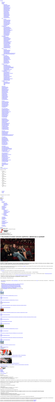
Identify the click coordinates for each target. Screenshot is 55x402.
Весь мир (3, 2)
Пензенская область (5, 121)
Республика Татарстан (5, 125)
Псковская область (5, 114)
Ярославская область (7, 17)
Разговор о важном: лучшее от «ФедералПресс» (19, 355)
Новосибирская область (7, 59)
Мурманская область (7, 31)
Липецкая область (6, 12)
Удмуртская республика (7, 46)
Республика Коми (6, 34)
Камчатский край (4, 155)
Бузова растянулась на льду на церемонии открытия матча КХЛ (11, 286)
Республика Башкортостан (8, 41)
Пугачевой (2, 270)
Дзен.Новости (16, 280)
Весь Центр (5, 4)
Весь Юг (5, 19)
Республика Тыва (6, 61)
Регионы (1, 0)
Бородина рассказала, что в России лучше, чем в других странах (11, 285)
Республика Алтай (5, 142)
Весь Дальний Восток (7, 71)
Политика (3, 201)
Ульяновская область (5, 128)
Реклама (1, 370)
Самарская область (6, 44)
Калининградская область (7, 28)
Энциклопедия (4, 220)
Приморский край (6, 75)
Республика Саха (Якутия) (8, 76)
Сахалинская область (5, 158)
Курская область (6, 11)
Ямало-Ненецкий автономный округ (7, 135)
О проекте (1, 369)
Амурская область (6, 72)
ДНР (4, 84)
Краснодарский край (7, 21)
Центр (3, 3)
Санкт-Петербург (6, 35)
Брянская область (6, 6)
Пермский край (6, 40)
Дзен (37, 280)
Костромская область (7, 10)
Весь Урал (5, 49)
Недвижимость (6, 204)
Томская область (6, 63)
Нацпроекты (4, 207)
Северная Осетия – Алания (8, 69)
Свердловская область (5, 131)
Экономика (2, 307)
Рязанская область (6, 13)
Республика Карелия (7, 33)
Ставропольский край (7, 70)
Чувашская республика (7, 47)
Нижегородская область (7, 38)
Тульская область (6, 16)
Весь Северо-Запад (5, 108)
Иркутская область (5, 138)
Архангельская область (7, 27)
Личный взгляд (6, 212)
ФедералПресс (3, 281)
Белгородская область (5, 87)
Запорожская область (7, 82)
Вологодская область (7, 29)
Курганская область (7, 51)
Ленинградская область (7, 30)
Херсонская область (7, 83)
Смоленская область (7, 14)
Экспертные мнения (7, 211)
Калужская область (5, 91)
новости (1, 199)
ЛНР (2, 165)
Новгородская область (7, 32)
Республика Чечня (6, 68)
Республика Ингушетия (7, 66)
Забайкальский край (7, 79)
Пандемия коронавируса (15, 363)
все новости (2, 348)
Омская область (4, 141)
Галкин (24, 266)
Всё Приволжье (4, 118)
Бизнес (3, 202)
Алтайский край (6, 56)
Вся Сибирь (5, 55)
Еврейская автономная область (8, 73)
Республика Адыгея (7, 22)
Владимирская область (7, 7)
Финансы (5, 205)
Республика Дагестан (7, 65)
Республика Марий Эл (7, 42)
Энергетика (4, 217)
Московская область (7, 5)
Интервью (5, 213)
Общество (3, 206)
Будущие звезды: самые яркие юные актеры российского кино (11, 284)
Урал (2, 48)
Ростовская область (6, 23)
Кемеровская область (7, 57)
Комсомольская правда (48, 273)
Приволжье (3, 36)
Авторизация (2, 371)
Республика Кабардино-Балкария (7, 148)
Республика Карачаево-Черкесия (8, 67)
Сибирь (3, 54)
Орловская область (5, 94)
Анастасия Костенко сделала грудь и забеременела (9, 287)
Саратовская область (7, 45)
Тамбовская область (7, 15)
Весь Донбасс (6, 81)
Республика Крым (6, 24)
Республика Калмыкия (5, 104)
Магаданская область (7, 74)
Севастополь (6, 25)
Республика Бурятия (7, 80)
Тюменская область (6, 52)
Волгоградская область (7, 20)
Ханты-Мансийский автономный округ (9, 53)
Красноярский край (7, 58)
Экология (3, 208)
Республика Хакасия (7, 62)
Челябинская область (7, 50)
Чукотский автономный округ (8, 78)
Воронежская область (7, 8)
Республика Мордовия (5, 124)
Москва (1, 227)
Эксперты (3, 209)
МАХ (12, 280)
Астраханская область (5, 101)
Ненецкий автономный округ (6, 111)
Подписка (5, 214)
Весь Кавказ (5, 64)
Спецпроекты (6, 215)
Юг (2, 18)
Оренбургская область (7, 39)
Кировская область (6, 37)
